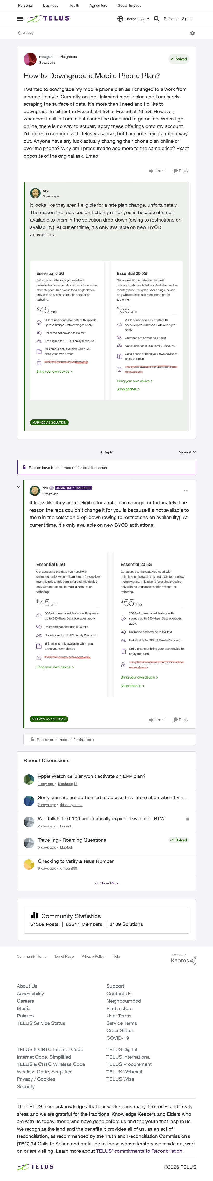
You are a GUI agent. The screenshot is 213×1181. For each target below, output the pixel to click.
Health (74, 5)
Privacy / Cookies (36, 1079)
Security (26, 1086)
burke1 (65, 826)
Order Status (120, 1030)
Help (116, 956)
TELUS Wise (120, 1079)
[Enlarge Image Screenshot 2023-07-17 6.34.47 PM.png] (106, 330)
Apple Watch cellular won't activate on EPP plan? (92, 776)
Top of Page (64, 956)
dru (46, 190)
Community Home (31, 956)
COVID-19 (117, 1038)
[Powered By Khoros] (183, 959)
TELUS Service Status (41, 1023)
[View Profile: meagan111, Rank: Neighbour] (30, 59)
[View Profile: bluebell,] (29, 843)
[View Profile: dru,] (35, 193)
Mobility (28, 33)
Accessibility (30, 993)
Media (23, 1008)
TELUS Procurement (129, 1064)
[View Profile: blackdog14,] (29, 779)
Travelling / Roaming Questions (72, 840)
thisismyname (71, 804)
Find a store (119, 1008)
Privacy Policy (93, 956)
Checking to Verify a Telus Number (76, 861)
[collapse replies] (19, 487)
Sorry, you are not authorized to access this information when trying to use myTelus (112, 798)
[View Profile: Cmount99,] (29, 864)
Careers (25, 1001)
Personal (25, 5)
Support (115, 986)
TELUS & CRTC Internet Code (50, 1049)
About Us (27, 986)
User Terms (118, 1015)
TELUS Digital (121, 1049)
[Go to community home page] (49, 19)
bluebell (66, 847)
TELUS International (128, 1057)
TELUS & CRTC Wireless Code (51, 1064)
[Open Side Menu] (20, 19)
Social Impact (129, 5)
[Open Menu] (192, 33)
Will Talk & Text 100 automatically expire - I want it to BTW (101, 818)
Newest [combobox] (187, 452)
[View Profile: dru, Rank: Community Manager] (35, 491)
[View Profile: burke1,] (29, 822)
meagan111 (49, 56)
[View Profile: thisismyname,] (29, 801)
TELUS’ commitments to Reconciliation (139, 1151)
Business (50, 5)
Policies (25, 1015)
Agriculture (99, 5)
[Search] (157, 19)
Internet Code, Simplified (44, 1057)
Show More (109, 883)
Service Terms (121, 1023)
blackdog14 (67, 783)
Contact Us (119, 993)
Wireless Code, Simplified (45, 1072)
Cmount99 (68, 868)
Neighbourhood (123, 1001)
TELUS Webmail (124, 1072)
